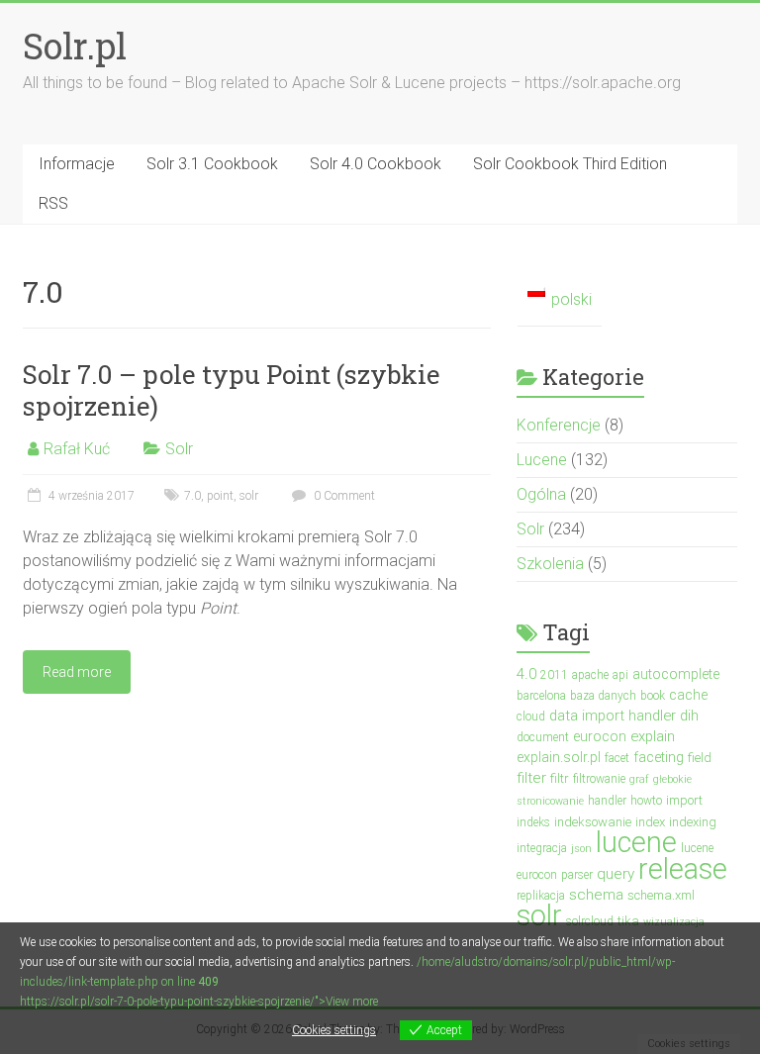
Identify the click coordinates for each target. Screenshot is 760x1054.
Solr (179, 448)
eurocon (599, 736)
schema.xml (661, 895)
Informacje (77, 163)
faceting (658, 757)
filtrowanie (599, 779)
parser (577, 875)
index (650, 821)
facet (617, 758)
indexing (692, 821)
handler (607, 801)
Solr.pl (75, 45)
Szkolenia (550, 563)
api (620, 675)
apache (590, 675)
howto (646, 801)
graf (639, 779)
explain (652, 736)
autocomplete (675, 674)
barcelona (541, 696)
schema (596, 895)
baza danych (603, 696)
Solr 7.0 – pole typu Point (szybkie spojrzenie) (231, 390)
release (682, 869)
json (581, 848)
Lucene (542, 459)
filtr (559, 778)
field (700, 757)
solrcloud (590, 921)
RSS (53, 203)
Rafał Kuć (77, 448)
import (684, 800)
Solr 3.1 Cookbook (212, 163)
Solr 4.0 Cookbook (375, 163)
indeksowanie (592, 821)
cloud (531, 716)
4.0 (526, 674)
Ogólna (541, 494)
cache (688, 695)
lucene (636, 842)
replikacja (541, 896)
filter (531, 778)
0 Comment (343, 496)
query (615, 874)
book (652, 696)
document (543, 737)
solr (248, 496)
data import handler (612, 715)
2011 (554, 675)
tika (628, 920)
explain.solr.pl (559, 757)
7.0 (192, 496)
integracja (542, 848)
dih (689, 715)
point (220, 496)
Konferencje (559, 425)
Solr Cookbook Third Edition (570, 163)
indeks (533, 822)
